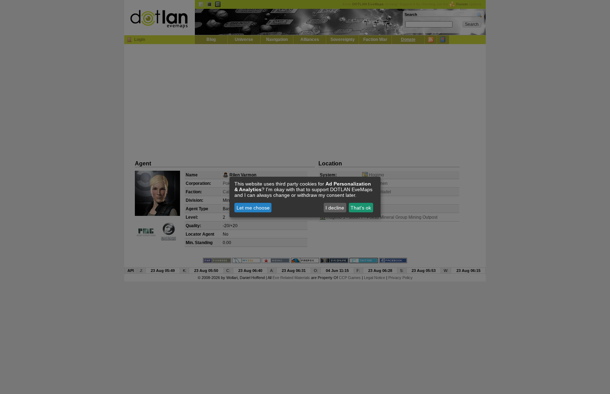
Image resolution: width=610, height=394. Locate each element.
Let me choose (253, 208)
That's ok (361, 208)
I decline (334, 208)
